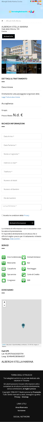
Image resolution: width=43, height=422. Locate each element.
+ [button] (4, 302)
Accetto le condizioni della (16, 215)
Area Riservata (22, 407)
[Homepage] (2, 21)
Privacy (26, 215)
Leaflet (4, 344)
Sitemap (25, 397)
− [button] (4, 305)
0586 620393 (15, 239)
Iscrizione (21, 410)
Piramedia (37, 392)
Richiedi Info (8, 36)
